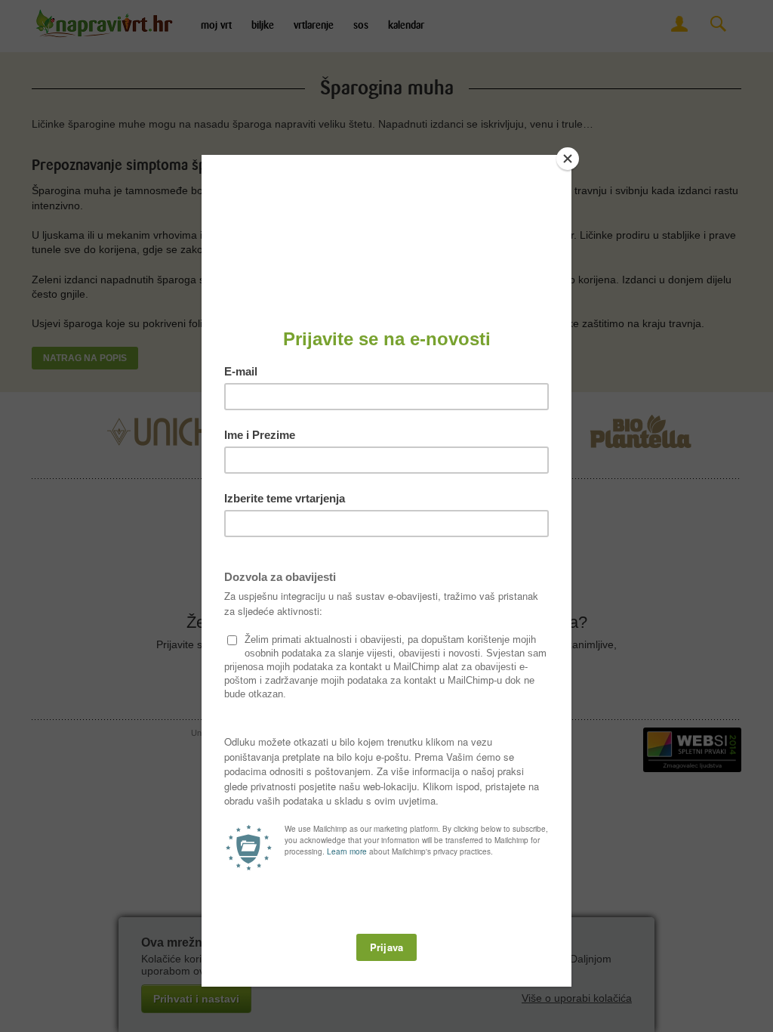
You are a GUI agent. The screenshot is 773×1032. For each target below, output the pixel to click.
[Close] (567, 158)
